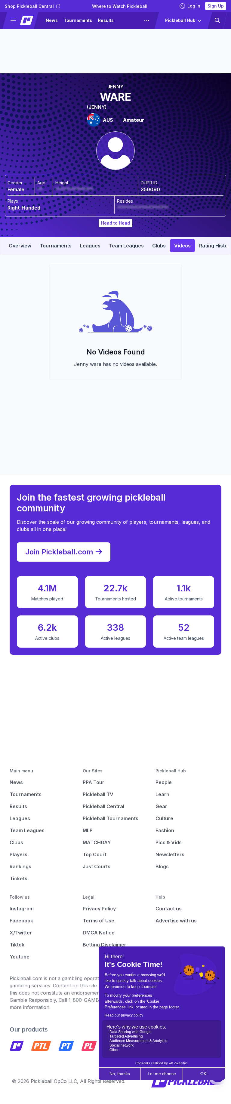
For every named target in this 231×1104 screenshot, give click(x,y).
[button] (23, 20)
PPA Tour (93, 782)
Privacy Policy (99, 909)
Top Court (94, 854)
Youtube (19, 957)
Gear (161, 806)
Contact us (169, 909)
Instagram (22, 909)
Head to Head (115, 222)
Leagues (129, 20)
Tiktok (17, 945)
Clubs (16, 842)
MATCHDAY (97, 842)
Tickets (18, 879)
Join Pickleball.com (59, 551)
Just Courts (96, 866)
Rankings (20, 866)
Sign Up (216, 5)
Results (106, 20)
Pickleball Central (103, 806)
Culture (164, 818)
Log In (193, 5)
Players (18, 854)
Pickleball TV (98, 794)
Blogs (162, 866)
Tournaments (78, 20)
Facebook (21, 921)
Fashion (165, 830)
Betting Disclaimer (104, 945)
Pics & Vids (169, 842)
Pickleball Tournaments (110, 818)
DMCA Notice (99, 933)
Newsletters (170, 854)
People (164, 782)
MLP (88, 830)
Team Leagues (27, 830)
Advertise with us (176, 921)
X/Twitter (21, 933)
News (52, 20)
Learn (162, 794)
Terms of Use (98, 921)
